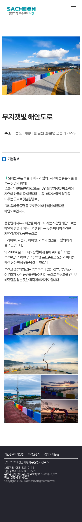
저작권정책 (34, 454)
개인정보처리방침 (14, 454)
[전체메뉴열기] (73, 6)
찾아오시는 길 (51, 454)
